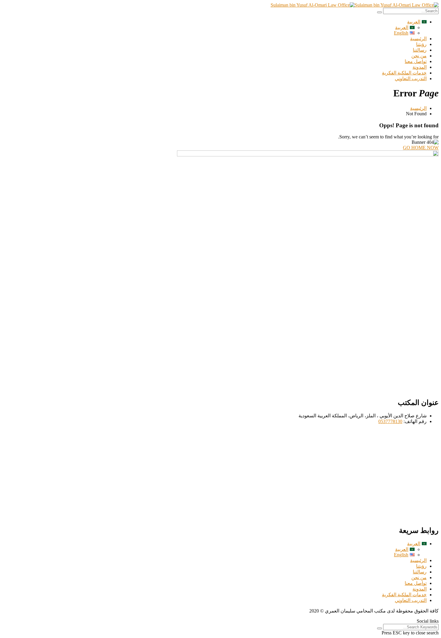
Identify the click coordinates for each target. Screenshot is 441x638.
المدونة (419, 67)
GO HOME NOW (421, 147)
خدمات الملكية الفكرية (404, 72)
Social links (428, 621)
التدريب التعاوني (411, 78)
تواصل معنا (416, 61)
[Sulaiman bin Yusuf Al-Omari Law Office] (397, 5)
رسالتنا (420, 50)
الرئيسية (418, 38)
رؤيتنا (421, 44)
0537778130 (390, 421)
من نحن (419, 55)
